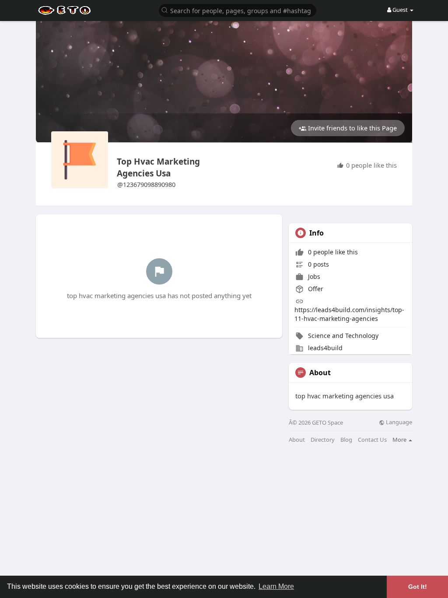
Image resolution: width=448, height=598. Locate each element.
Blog (346, 440)
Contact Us (372, 440)
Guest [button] (400, 10)
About (297, 440)
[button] (237, 10)
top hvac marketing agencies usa (158, 167)
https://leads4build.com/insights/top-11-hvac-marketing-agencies (349, 314)
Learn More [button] (276, 586)
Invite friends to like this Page (351, 127)
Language (398, 422)
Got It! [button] (417, 586)
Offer (314, 289)
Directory (323, 440)
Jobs (313, 276)
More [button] (400, 439)
